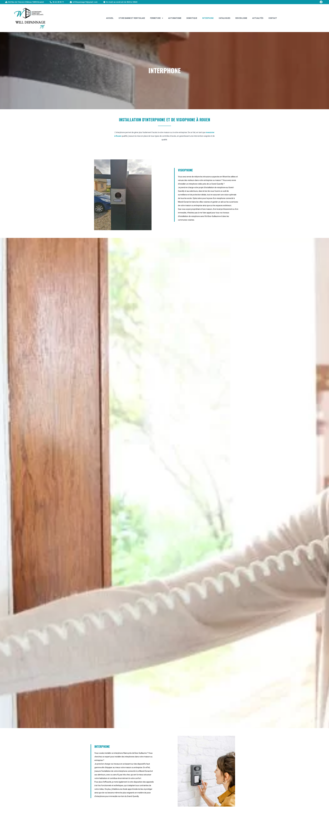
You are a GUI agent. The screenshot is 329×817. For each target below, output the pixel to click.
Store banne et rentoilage (132, 18)
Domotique (191, 18)
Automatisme (174, 18)
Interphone (208, 18)
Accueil (109, 18)
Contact (272, 18)
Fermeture (155, 18)
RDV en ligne (241, 18)
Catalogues (224, 18)
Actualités (257, 18)
